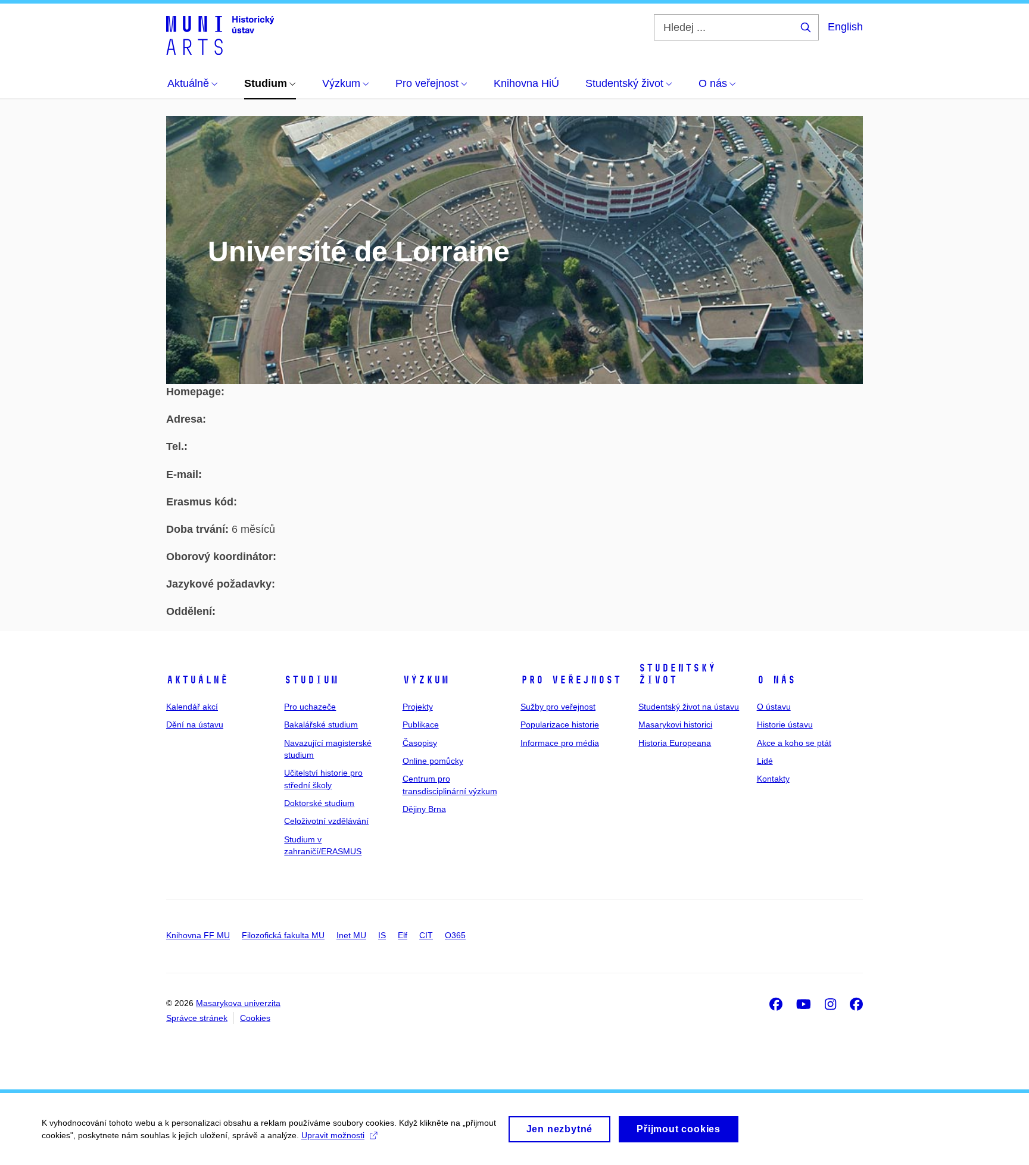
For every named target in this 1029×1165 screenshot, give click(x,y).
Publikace (421, 724)
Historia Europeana (674, 743)
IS (382, 935)
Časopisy (420, 743)
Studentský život (677, 673)
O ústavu (774, 706)
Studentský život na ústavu (688, 706)
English (845, 27)
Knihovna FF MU (198, 935)
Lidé (765, 761)
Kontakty (773, 778)
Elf (402, 935)
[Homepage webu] (220, 34)
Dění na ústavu (194, 724)
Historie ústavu (785, 724)
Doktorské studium (319, 803)
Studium (311, 679)
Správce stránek (196, 1018)
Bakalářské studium (321, 724)
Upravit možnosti (332, 1135)
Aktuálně (197, 679)
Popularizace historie (559, 724)
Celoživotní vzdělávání (326, 821)
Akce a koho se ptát (794, 743)
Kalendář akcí (192, 706)
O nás (776, 679)
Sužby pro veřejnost (557, 706)
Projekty (418, 706)
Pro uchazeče (310, 706)
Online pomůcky (433, 761)
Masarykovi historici (675, 724)
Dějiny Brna (424, 809)
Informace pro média (559, 743)
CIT (426, 935)
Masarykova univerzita (238, 1003)
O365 (455, 935)
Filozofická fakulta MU (283, 935)
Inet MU (351, 935)
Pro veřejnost (570, 679)
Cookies (255, 1018)
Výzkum (426, 679)
